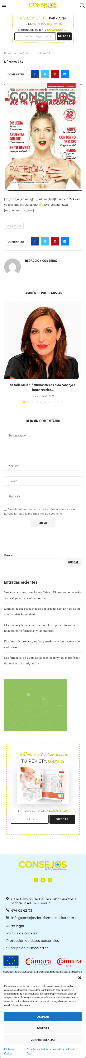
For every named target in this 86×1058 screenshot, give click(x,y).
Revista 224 (14, 225)
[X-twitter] (42, 880)
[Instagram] (50, 880)
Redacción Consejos (41, 261)
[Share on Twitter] (45, 74)
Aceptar (43, 1017)
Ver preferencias (43, 1040)
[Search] (82, 5)
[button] (80, 978)
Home (7, 53)
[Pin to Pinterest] (55, 74)
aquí (41, 204)
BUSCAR (64, 36)
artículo (24, 53)
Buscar (9, 555)
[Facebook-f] (36, 880)
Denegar (43, 1028)
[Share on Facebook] (35, 74)
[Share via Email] (65, 74)
